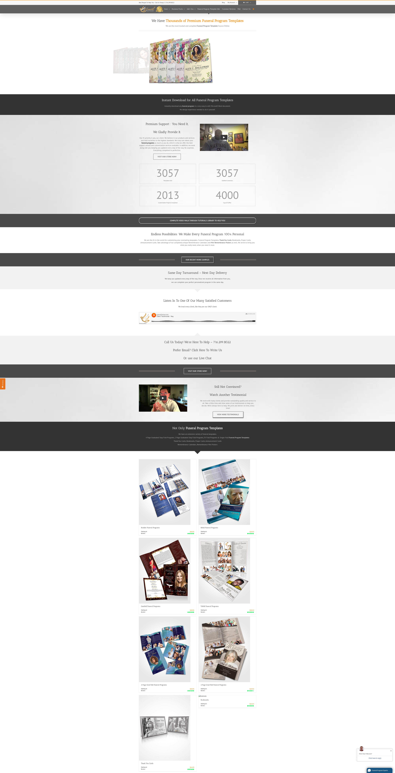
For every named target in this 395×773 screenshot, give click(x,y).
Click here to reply (374, 759)
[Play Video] (224, 137)
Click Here (198, 350)
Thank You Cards (225, 240)
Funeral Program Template (207, 26)
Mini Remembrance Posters (221, 242)
